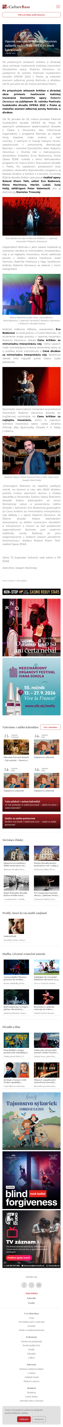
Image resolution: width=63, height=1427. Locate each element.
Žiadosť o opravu (31, 1381)
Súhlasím (24, 1419)
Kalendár (31, 1298)
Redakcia (31, 1392)
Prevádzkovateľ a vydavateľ (31, 1321)
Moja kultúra (31, 1293)
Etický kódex (31, 1396)
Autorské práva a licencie (31, 1400)
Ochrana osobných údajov (31, 1368)
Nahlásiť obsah (32, 1377)
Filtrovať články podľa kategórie (31, 15)
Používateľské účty (31, 1345)
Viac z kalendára (50, 727)
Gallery (31, 1357)
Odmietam (39, 1419)
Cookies (31, 1373)
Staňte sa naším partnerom (31, 1330)
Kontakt (31, 1325)
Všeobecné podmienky (31, 1341)
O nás (31, 1317)
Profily (31, 1303)
